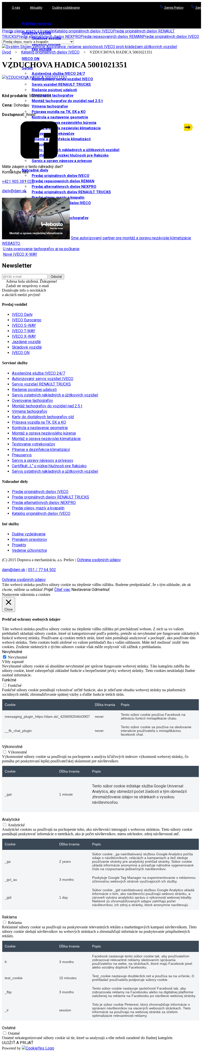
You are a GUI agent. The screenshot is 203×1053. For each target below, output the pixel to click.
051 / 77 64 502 (42, 569)
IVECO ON (30, 58)
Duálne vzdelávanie (66, 7)
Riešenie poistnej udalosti (54, 90)
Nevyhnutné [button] (12, 651)
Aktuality (36, 7)
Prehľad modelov (36, 23)
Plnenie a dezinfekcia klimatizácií (41, 449)
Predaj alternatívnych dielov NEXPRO (64, 186)
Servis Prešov (173, 7)
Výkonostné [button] (12, 746)
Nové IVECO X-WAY (20, 254)
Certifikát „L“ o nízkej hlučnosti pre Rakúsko (49, 466)
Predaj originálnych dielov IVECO (60, 175)
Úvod (6, 52)
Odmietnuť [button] (101, 589)
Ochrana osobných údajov (99, 559)
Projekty (19, 545)
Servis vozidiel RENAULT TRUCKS (61, 84)
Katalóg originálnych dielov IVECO (83, 31)
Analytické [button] (11, 819)
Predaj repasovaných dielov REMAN (63, 181)
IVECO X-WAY (24, 336)
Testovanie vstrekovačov (33, 444)
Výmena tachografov (50, 106)
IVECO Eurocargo (26, 320)
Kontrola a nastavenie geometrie (60, 117)
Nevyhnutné (17, 657)
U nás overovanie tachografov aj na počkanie (41, 249)
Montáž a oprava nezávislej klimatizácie (46, 438)
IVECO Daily (22, 314)
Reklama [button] (9, 917)
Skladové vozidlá (27, 347)
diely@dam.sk (14, 191)
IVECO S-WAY (24, 325)
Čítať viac (62, 589)
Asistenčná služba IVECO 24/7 (58, 73)
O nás (16, 7)
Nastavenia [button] (81, 589)
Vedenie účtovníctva (29, 550)
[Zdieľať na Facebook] (39, 157)
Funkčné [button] (9, 680)
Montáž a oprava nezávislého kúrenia (44, 433)
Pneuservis (22, 455)
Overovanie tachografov (52, 95)
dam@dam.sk (13, 569)
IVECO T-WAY (23, 331)
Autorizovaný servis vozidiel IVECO (42, 378)
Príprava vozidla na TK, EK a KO (59, 112)
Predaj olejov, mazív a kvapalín (28, 31)
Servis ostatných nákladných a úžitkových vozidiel (55, 395)
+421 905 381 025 (18, 181)
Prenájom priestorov (29, 539)
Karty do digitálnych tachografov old (43, 417)
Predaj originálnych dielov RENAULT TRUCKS (71, 192)
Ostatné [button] (9, 1027)
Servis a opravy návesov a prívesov (62, 161)
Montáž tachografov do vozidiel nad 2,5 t (67, 101)
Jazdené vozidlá (26, 341)
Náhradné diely (35, 170)
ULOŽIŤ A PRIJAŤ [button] (17, 1042)
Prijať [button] (48, 589)
